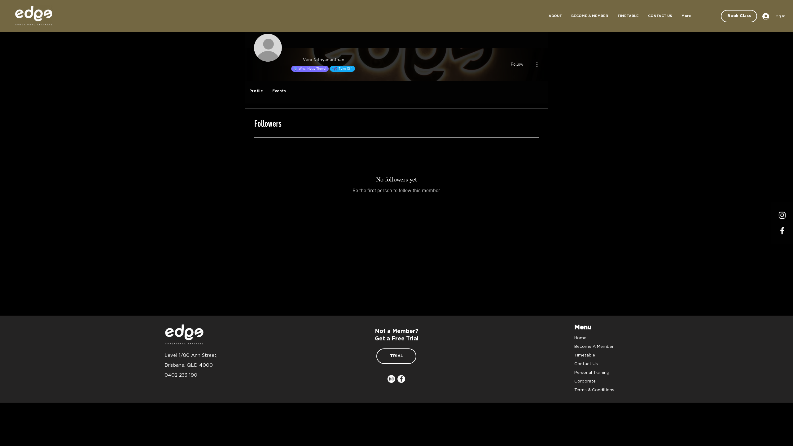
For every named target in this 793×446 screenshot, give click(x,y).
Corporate (585, 381)
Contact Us (586, 363)
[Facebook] (401, 379)
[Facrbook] (782, 230)
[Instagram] (782, 215)
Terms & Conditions (594, 389)
